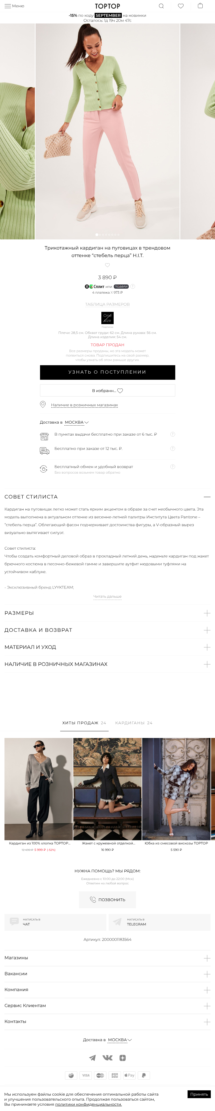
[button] (96, 234)
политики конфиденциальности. (88, 1104)
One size (107, 318)
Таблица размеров (107, 304)
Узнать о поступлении (108, 372)
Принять (199, 1094)
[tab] (84, 725)
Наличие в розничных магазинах (84, 404)
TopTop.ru (107, 6)
